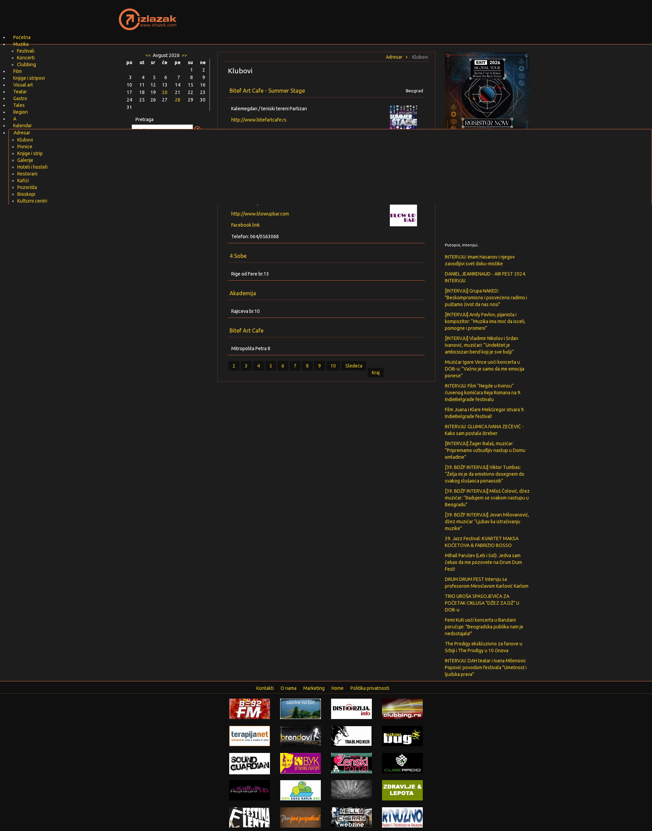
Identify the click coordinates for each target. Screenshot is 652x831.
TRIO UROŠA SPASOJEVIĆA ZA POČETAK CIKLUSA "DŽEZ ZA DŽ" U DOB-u (482, 602)
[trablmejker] (351, 735)
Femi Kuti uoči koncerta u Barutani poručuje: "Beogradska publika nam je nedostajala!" (484, 626)
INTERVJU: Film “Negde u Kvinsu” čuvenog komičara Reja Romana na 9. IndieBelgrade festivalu (483, 392)
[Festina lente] (249, 817)
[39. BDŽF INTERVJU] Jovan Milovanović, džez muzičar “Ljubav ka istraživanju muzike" (487, 521)
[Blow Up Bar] (407, 214)
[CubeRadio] (402, 763)
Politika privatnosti (369, 688)
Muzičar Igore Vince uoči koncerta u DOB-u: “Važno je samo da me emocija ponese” (484, 368)
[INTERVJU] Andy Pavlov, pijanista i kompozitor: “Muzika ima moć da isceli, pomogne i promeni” (485, 321)
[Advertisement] (406, 15)
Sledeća (353, 366)
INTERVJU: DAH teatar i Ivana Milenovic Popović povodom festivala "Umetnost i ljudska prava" (486, 667)
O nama (288, 688)
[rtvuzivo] (402, 817)
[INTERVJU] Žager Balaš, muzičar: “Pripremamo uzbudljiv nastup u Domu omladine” (485, 450)
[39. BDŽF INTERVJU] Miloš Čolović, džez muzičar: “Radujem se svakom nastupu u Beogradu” (487, 497)
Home (337, 688)
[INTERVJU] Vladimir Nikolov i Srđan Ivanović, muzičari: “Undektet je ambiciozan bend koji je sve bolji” (481, 345)
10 (333, 366)
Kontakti (265, 688)
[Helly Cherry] (351, 817)
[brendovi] (300, 735)
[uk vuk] (300, 763)
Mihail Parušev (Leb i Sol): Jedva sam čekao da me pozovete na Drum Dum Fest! (483, 562)
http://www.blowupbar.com (260, 213)
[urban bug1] (402, 735)
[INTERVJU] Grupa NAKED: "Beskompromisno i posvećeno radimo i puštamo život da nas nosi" (486, 297)
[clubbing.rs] (402, 708)
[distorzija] (351, 708)
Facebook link (245, 225)
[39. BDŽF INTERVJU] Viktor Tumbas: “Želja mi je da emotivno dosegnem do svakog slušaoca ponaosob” (484, 474)
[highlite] (249, 790)
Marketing (314, 688)
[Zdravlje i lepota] (402, 790)
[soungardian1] (249, 763)
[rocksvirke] (351, 789)
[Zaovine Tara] (300, 708)
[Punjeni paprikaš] (300, 817)
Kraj (376, 372)
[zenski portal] (351, 763)
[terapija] (249, 735)
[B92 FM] (249, 708)
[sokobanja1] (300, 790)
